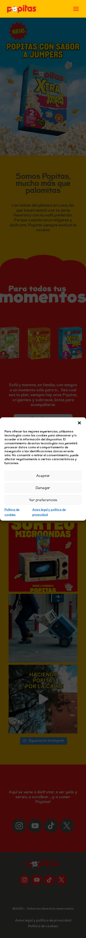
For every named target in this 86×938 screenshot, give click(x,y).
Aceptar (43, 476)
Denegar (43, 488)
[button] (79, 423)
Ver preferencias (43, 500)
